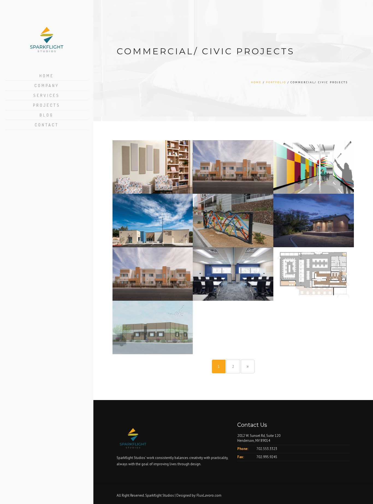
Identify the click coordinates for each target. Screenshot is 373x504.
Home (46, 76)
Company (46, 85)
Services (46, 95)
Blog (47, 115)
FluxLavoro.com (209, 495)
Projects (46, 105)
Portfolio (276, 82)
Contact (47, 125)
